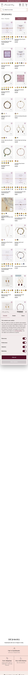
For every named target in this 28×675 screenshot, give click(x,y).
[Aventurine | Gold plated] (2, 290)
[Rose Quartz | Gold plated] (6, 292)
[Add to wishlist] (11, 22)
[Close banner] (25, 311)
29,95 (16, 245)
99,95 (2, 219)
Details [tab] (14, 315)
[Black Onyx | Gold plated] (4, 290)
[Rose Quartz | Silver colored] (23, 37)
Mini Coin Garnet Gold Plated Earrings (6, 295)
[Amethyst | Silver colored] (6, 113)
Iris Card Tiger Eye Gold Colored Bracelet (6, 42)
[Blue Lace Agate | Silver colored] (10, 39)
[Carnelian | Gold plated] (8, 290)
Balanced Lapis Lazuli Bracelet (5, 117)
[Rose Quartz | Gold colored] (4, 39)
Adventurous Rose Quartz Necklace (6, 243)
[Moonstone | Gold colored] (2, 39)
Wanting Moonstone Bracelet (5, 66)
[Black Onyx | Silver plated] (6, 213)
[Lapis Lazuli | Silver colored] (8, 39)
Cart (26, 5)
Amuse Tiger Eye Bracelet (6, 140)
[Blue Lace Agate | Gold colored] (4, 87)
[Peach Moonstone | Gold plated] (2, 213)
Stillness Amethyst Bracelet (21, 116)
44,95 (2, 245)
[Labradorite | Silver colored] (6, 39)
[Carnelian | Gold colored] (6, 37)
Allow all (14, 357)
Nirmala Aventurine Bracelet (5, 166)
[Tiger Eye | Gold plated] (17, 113)
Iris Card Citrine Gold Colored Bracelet (5, 192)
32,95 (2, 118)
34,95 (16, 142)
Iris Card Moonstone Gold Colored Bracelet (6, 269)
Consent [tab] (5, 315)
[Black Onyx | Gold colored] (4, 37)
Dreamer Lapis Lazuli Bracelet (19, 243)
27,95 (16, 268)
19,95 (2, 44)
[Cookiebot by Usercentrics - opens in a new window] (17, 312)
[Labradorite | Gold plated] (8, 292)
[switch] (24, 343)
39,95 (2, 94)
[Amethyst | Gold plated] (15, 113)
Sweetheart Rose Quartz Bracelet (20, 40)
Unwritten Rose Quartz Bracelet (19, 164)
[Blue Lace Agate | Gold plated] (6, 290)
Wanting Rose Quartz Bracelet (19, 90)
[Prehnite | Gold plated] (4, 213)
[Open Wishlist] (23, 4)
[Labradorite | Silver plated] (17, 138)
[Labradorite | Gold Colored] (10, 63)
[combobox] (14, 9)
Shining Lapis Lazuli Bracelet (21, 266)
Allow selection (14, 361)
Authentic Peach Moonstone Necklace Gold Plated (7, 217)
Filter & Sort (21, 18)
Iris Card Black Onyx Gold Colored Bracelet (20, 218)
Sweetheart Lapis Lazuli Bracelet (20, 66)
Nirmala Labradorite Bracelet (5, 92)
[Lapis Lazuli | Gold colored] (21, 37)
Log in (20, 5)
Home (2, 18)
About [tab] (22, 315)
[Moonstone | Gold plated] (4, 292)
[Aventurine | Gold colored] (2, 37)
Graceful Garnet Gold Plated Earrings (19, 295)
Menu (2, 5)
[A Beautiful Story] (10, 5)
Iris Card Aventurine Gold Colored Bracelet (20, 192)
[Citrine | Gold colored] (10, 37)
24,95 (16, 42)
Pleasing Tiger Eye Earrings (20, 140)
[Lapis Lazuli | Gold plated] (2, 292)
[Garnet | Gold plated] (12, 290)
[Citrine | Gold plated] (10, 290)
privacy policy (18, 330)
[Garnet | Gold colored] (8, 37)
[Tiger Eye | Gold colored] (12, 37)
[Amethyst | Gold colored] (2, 138)
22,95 (16, 166)
